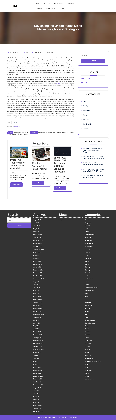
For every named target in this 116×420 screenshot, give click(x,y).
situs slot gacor (86, 78)
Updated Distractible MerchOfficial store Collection (93, 164)
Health (87, 276)
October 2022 (37, 346)
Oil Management (90, 320)
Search (93, 61)
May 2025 (36, 255)
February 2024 (37, 299)
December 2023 (38, 305)
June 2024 (36, 288)
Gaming (87, 267)
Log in (61, 220)
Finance (87, 252)
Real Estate (88, 341)
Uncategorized (89, 379)
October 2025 (37, 246)
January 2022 (37, 373)
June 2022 (36, 358)
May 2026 (36, 229)
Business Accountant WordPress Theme (52, 417)
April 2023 (36, 329)
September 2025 (38, 249)
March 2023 (37, 332)
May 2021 (36, 397)
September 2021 (38, 385)
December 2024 (38, 270)
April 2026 (36, 231)
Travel (87, 373)
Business (17, 126)
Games (87, 264)
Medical (87, 308)
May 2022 (36, 361)
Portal (87, 329)
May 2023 (36, 326)
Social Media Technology (93, 361)
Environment (89, 246)
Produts (87, 335)
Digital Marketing (90, 234)
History (87, 282)
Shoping (87, 352)
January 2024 (37, 302)
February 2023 (37, 335)
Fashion (87, 249)
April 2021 (36, 400)
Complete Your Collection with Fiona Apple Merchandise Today (93, 150)
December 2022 (38, 341)
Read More (16, 184)
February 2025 (37, 264)
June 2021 (36, 394)
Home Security (89, 290)
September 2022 (38, 349)
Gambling (88, 258)
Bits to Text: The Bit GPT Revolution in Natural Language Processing (60, 164)
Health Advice (50, 9)
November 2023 (38, 308)
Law (86, 299)
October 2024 (37, 276)
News (87, 317)
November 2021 (38, 379)
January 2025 (37, 267)
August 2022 (37, 352)
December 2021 (38, 376)
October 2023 (37, 311)
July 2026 (36, 223)
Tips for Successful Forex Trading (39, 166)
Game (87, 261)
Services (87, 349)
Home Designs (59, 3)
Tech (37, 3)
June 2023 (36, 323)
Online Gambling (90, 323)
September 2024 (38, 279)
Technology (88, 370)
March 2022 (37, 367)
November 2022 (38, 343)
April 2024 (36, 293)
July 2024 (36, 285)
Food (86, 255)
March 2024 (37, 296)
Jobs (86, 296)
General (87, 273)
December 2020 (38, 411)
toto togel (84, 82)
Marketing (88, 302)
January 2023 (37, 338)
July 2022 (36, 355)
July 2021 (36, 391)
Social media (89, 358)
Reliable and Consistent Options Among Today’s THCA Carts (93, 170)
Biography (88, 223)
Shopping (88, 355)
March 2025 (37, 261)
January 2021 (37, 408)
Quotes (87, 338)
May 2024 (36, 290)
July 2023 (36, 320)
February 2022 (37, 370)
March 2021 (36, 402)
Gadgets (71, 3)
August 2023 (37, 317)
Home (87, 285)
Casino (87, 229)
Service (87, 346)
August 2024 (37, 282)
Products (39, 9)
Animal (87, 220)
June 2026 (36, 226)
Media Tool (88, 305)
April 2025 (36, 258)
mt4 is (15, 122)
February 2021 (37, 405)
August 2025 (37, 252)
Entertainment (89, 243)
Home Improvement (91, 288)
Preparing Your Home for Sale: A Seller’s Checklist (18, 164)
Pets (86, 326)
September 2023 (38, 314)
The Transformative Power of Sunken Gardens (93, 176)
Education (88, 237)
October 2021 (37, 382)
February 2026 (37, 234)
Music (87, 311)
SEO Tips (47, 3)
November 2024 (38, 273)
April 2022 (36, 364)
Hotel (86, 293)
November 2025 (38, 243)
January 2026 (37, 237)
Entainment (88, 240)
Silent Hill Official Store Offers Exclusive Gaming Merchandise (93, 157)
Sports (87, 364)
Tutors (87, 376)
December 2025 (38, 240)
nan (86, 314)
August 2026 (37, 220)
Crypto (87, 231)
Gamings (62, 9)
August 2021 (37, 388)
